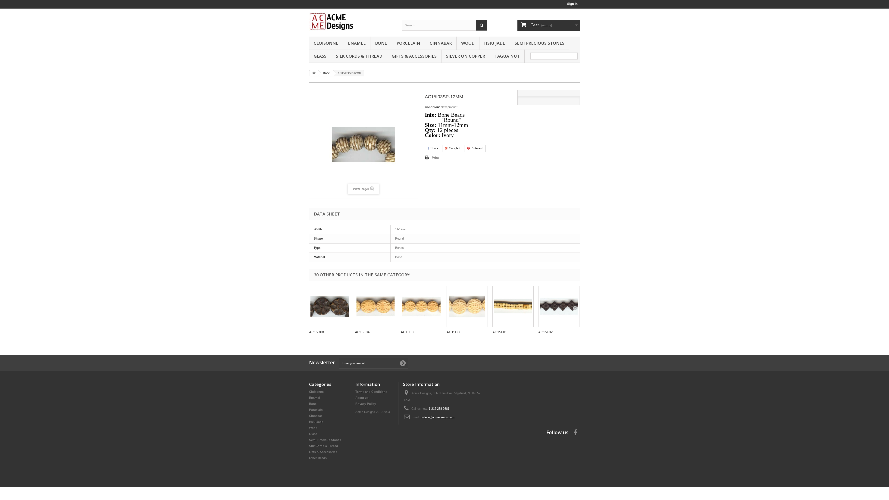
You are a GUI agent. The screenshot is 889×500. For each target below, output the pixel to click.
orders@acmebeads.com (437, 417)
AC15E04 (362, 332)
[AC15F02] (558, 306)
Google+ (454, 148)
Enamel (357, 43)
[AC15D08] (329, 306)
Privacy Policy (365, 404)
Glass (320, 56)
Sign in (572, 4)
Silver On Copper (465, 56)
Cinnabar (441, 43)
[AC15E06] (467, 306)
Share (433, 148)
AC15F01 (499, 332)
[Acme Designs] (352, 21)
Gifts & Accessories (414, 56)
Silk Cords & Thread (359, 56)
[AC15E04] (375, 306)
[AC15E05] (421, 306)
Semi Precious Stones (539, 43)
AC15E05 (408, 332)
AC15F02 (545, 332)
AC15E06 (454, 332)
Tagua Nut (507, 56)
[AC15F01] (513, 306)
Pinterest (476, 148)
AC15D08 (316, 332)
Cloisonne (326, 43)
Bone (381, 43)
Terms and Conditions (371, 392)
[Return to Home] (314, 73)
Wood (468, 43)
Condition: (432, 107)
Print (435, 157)
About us (361, 398)
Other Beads (318, 458)
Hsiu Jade (494, 43)
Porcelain (408, 43)
